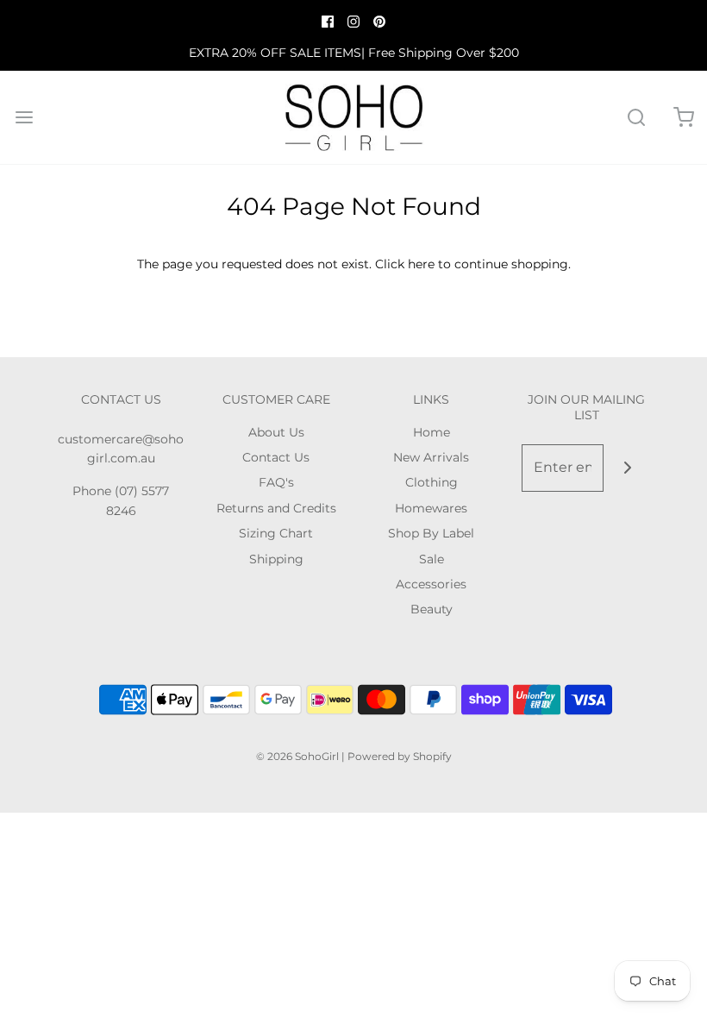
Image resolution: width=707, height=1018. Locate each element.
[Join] (627, 468)
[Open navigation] (23, 117)
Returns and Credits (276, 508)
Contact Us (276, 457)
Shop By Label (431, 533)
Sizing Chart (276, 533)
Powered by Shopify (399, 756)
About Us (276, 432)
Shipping (276, 559)
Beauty (431, 609)
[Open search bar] (636, 117)
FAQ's (276, 482)
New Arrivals (431, 457)
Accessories (431, 584)
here (421, 264)
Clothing (431, 482)
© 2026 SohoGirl (297, 756)
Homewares (431, 508)
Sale (431, 559)
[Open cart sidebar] (683, 117)
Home (431, 432)
